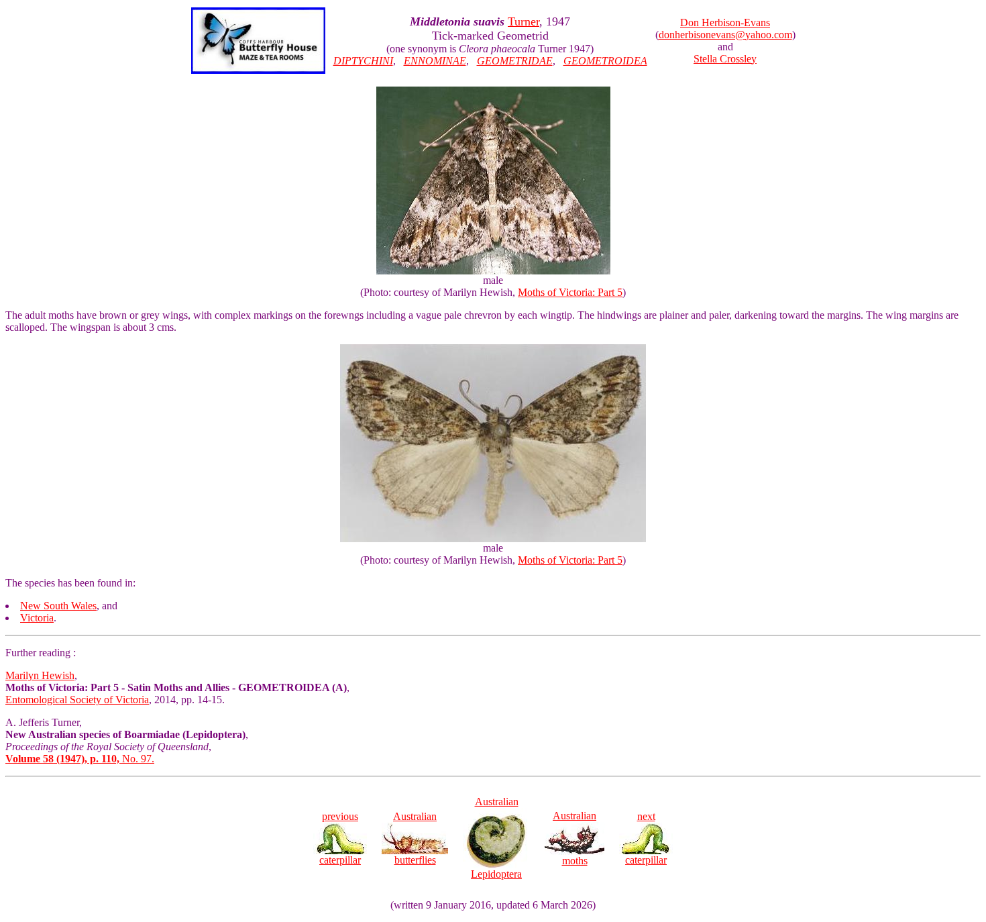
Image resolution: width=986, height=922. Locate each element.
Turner (523, 21)
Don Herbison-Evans (725, 22)
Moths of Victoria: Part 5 (570, 292)
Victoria (37, 617)
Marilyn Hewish (39, 675)
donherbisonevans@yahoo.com (725, 34)
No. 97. (79, 758)
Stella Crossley (725, 58)
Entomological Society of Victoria (77, 699)
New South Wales (58, 605)
